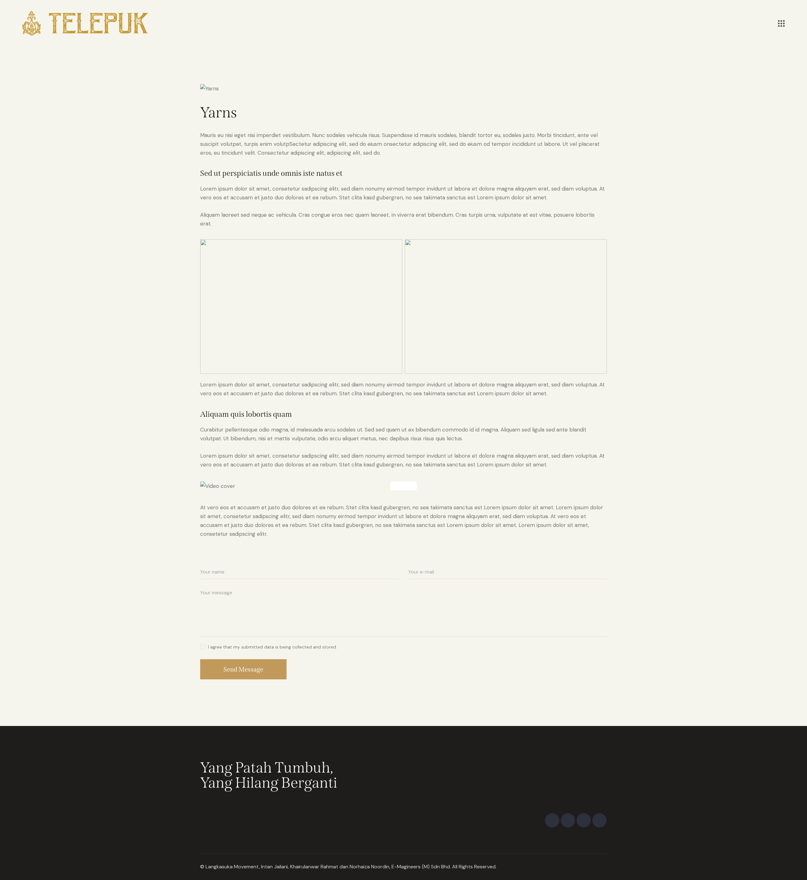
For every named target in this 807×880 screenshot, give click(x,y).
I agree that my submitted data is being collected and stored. (272, 647)
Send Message (243, 669)
